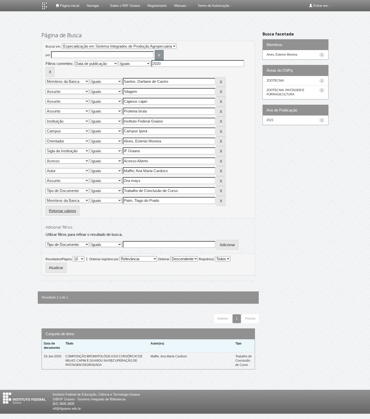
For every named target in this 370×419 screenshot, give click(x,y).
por (48, 55)
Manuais (181, 6)
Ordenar (163, 259)
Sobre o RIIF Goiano (125, 6)
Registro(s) (206, 259)
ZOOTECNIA (275, 80)
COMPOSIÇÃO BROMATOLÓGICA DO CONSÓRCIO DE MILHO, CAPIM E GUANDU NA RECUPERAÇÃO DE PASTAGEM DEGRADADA (103, 361)
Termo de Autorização (214, 6)
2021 (270, 120)
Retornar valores (62, 211)
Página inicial (69, 6)
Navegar (93, 6)
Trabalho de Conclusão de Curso (243, 361)
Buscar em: (53, 46)
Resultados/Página (59, 259)
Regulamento (157, 6)
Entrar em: (321, 6)
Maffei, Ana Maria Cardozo (169, 356)
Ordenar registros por (104, 259)
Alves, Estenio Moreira (282, 54)
